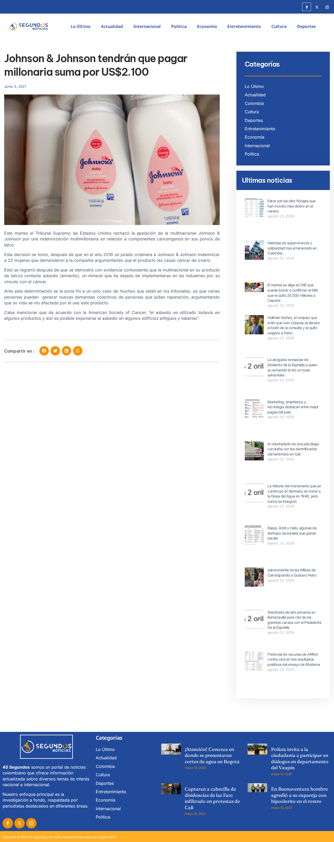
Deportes (306, 26)
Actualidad (112, 26)
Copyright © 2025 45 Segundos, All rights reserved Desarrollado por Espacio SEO (59, 837)
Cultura (279, 26)
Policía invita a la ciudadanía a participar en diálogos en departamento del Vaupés (300, 758)
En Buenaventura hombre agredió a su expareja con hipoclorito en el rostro (299, 795)
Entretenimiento (244, 26)
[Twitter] (316, 7)
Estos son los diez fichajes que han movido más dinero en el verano (291, 206)
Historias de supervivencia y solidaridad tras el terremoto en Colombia (292, 248)
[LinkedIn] (31, 823)
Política (179, 26)
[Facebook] (306, 7)
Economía (207, 26)
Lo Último (81, 26)
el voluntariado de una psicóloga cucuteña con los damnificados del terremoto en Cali (293, 449)
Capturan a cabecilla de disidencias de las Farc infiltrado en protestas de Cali (212, 798)
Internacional (147, 26)
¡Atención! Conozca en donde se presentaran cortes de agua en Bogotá (212, 755)
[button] (44, 350)
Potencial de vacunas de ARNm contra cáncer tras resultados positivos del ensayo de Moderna (293, 659)
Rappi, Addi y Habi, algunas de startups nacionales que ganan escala (292, 533)
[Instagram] (327, 7)
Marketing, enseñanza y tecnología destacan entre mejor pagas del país (293, 407)
